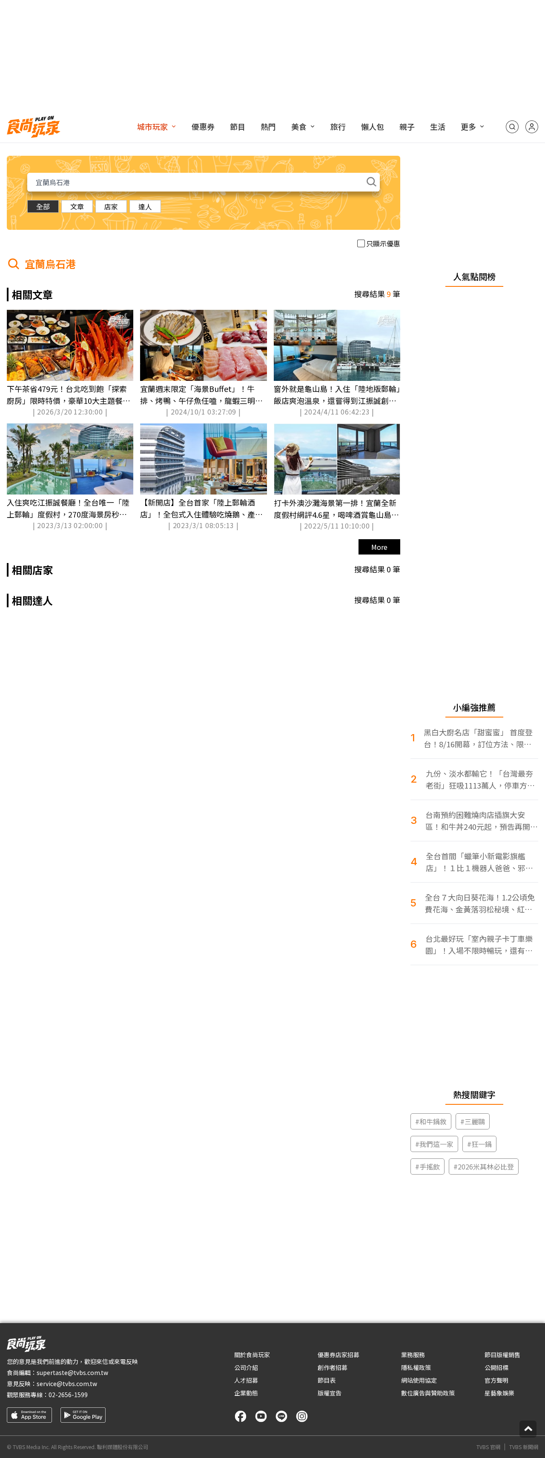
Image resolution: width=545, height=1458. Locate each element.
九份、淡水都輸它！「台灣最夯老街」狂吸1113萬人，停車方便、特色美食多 (479, 779)
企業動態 (246, 1393)
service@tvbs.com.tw (67, 1383)
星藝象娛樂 (499, 1393)
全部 (43, 206)
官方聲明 (496, 1380)
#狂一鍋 (479, 1144)
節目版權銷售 (502, 1354)
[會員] (531, 126)
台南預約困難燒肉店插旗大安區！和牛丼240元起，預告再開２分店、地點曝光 (481, 820)
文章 (77, 206)
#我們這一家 (434, 1144)
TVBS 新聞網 (523, 1447)
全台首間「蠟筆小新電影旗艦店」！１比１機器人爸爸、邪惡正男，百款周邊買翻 (479, 862)
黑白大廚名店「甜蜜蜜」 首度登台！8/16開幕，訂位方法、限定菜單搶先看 (478, 738)
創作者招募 (332, 1367)
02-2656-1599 (68, 1394)
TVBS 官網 (488, 1447)
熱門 (268, 126)
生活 (437, 126)
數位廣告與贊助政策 (428, 1393)
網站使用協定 (419, 1380)
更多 (468, 126)
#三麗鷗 (472, 1121)
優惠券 (203, 126)
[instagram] (301, 1416)
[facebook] (240, 1416)
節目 (237, 126)
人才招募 (246, 1380)
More (379, 547)
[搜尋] (512, 126)
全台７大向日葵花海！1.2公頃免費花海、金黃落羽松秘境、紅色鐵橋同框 (480, 903)
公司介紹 (246, 1367)
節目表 (327, 1380)
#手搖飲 (427, 1166)
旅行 (338, 126)
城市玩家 (152, 126)
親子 (407, 126)
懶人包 (372, 126)
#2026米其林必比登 (483, 1166)
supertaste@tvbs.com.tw (72, 1372)
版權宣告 (329, 1393)
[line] (281, 1416)
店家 (111, 206)
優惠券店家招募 (338, 1354)
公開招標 (496, 1367)
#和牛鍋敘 (431, 1121)
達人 (145, 206)
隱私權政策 (416, 1367)
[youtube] (261, 1416)
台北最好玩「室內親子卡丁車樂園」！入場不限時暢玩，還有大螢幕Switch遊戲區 (479, 944)
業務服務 (413, 1354)
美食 (299, 126)
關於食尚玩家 (252, 1354)
